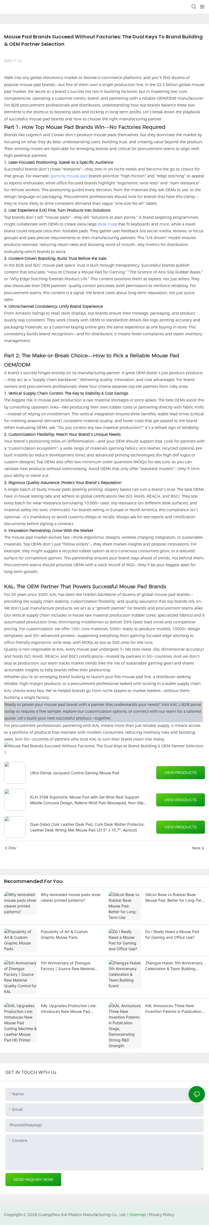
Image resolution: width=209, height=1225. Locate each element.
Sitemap (138, 1214)
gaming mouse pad (69, 175)
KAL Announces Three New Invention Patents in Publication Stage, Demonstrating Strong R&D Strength (173, 1008)
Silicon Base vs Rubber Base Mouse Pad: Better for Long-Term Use (175, 897)
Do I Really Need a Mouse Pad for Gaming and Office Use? (172, 934)
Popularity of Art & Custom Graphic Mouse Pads (64, 934)
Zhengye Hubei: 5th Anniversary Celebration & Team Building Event (174, 966)
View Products (180, 772)
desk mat (106, 224)
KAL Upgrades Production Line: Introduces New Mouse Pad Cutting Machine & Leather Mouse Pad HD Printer (69, 1008)
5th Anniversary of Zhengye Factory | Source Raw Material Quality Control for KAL (67, 966)
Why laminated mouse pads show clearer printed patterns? (70, 897)
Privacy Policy (161, 1214)
